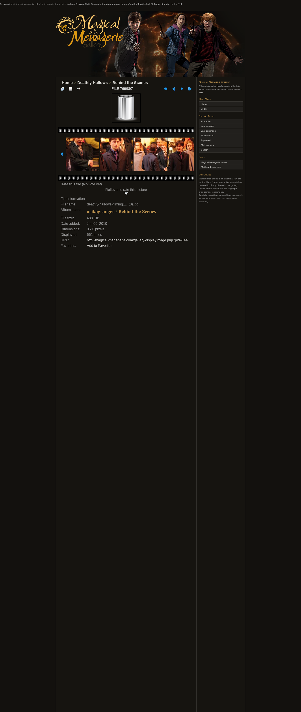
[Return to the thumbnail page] (62, 88)
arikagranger (100, 211)
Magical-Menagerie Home (214, 162)
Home (67, 82)
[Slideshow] (79, 88)
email (201, 92)
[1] (126, 193)
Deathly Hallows (92, 82)
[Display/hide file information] (70, 88)
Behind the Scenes (130, 82)
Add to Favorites (99, 246)
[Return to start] (165, 88)
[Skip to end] (190, 88)
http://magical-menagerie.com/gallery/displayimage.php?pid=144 (137, 240)
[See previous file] (174, 88)
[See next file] (182, 88)
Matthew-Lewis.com (211, 167)
